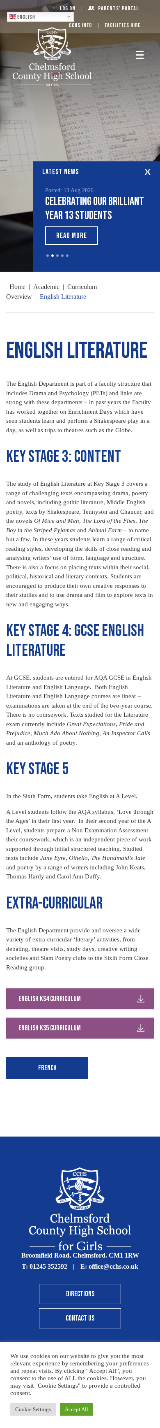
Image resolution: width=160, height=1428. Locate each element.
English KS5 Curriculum (49, 1028)
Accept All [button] (76, 1409)
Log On (67, 8)
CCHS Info (80, 25)
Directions (80, 1294)
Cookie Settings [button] (33, 1409)
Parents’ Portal (118, 8)
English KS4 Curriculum (49, 999)
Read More (71, 235)
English (25, 17)
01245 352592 (48, 1266)
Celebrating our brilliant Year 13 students (94, 208)
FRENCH (47, 1068)
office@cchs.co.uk (113, 1266)
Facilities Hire (123, 25)
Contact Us (80, 1318)
